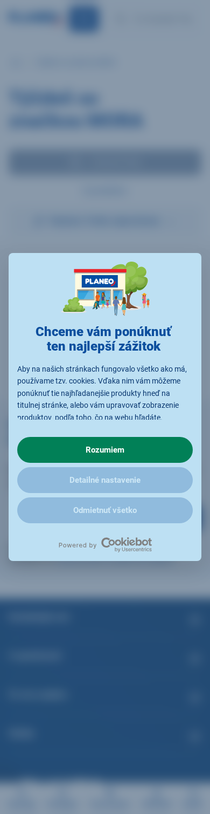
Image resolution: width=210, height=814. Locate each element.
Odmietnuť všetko (105, 510)
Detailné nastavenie (105, 480)
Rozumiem (105, 450)
